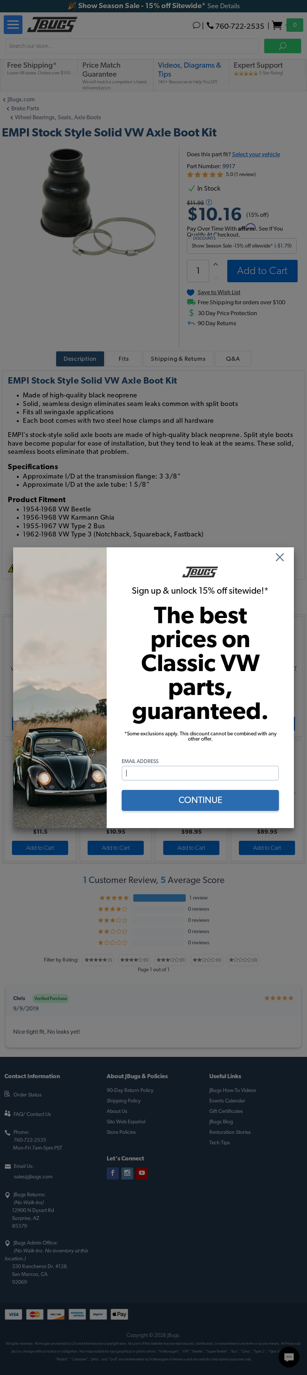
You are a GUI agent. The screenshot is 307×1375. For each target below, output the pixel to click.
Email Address (140, 761)
